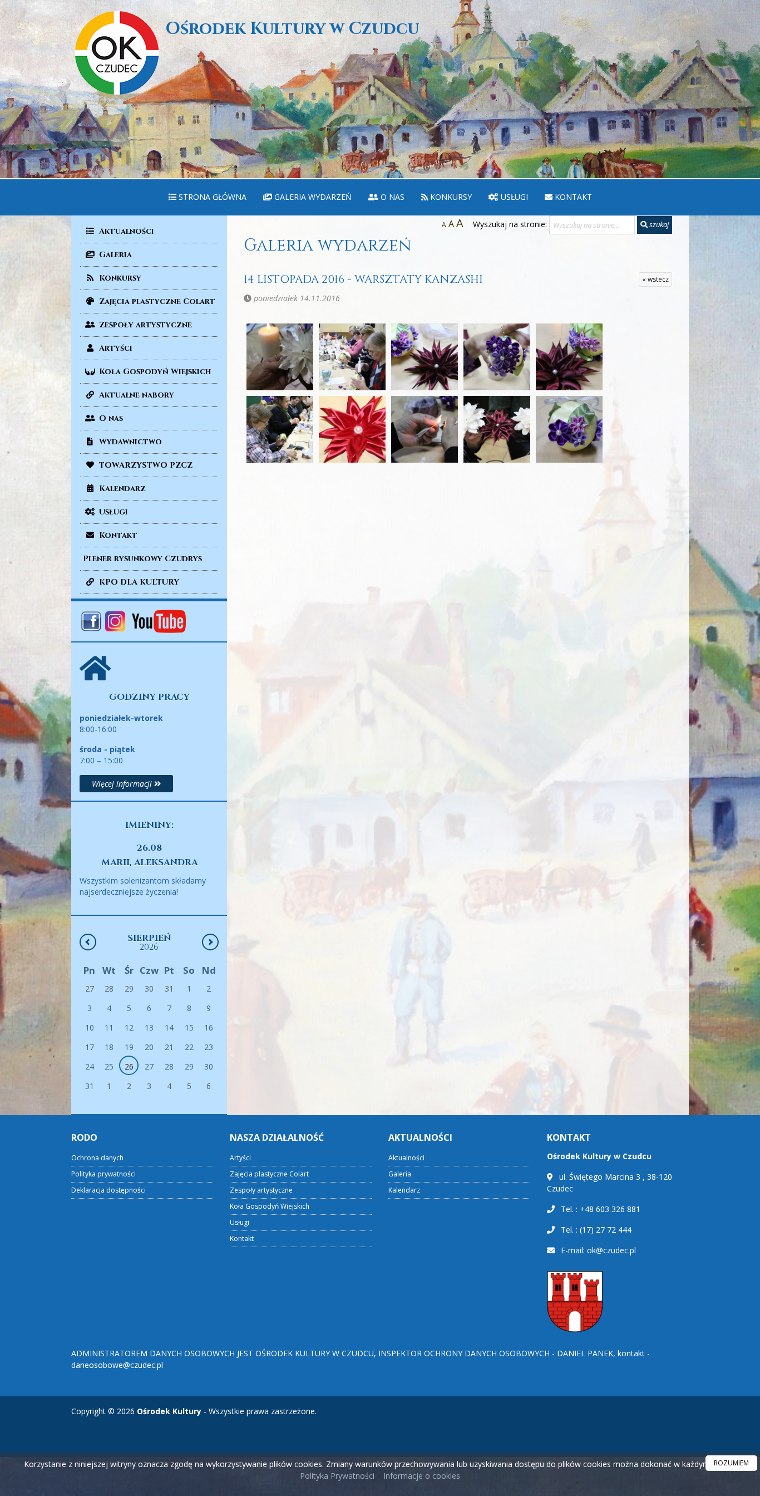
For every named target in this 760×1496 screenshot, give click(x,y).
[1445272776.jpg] (352, 356)
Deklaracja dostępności (108, 1190)
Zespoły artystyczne (144, 325)
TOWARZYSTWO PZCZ (145, 465)
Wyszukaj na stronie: (510, 224)
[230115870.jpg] (496, 356)
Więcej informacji (123, 783)
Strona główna (211, 197)
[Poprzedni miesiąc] (88, 942)
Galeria (114, 254)
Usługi (513, 197)
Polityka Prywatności (337, 1475)
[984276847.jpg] (569, 429)
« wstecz (655, 279)
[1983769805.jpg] (424, 356)
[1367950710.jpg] (279, 356)
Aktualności (125, 231)
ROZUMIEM (731, 1463)
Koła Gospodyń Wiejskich (154, 371)
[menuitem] (207, 197)
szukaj (658, 224)
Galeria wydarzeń (312, 197)
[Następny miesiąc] (210, 942)
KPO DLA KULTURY (138, 582)
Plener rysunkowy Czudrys (142, 558)
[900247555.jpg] (496, 429)
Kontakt (572, 197)
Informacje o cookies (421, 1475)
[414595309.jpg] (279, 429)
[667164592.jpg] (424, 429)
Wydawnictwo (129, 441)
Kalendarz (121, 488)
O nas (391, 197)
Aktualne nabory (135, 395)
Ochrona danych (97, 1158)
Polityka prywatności (103, 1174)
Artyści (114, 348)
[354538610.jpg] (569, 356)
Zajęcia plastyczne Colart (156, 301)
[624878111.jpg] (352, 429)
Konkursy (450, 197)
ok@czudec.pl (611, 1250)
